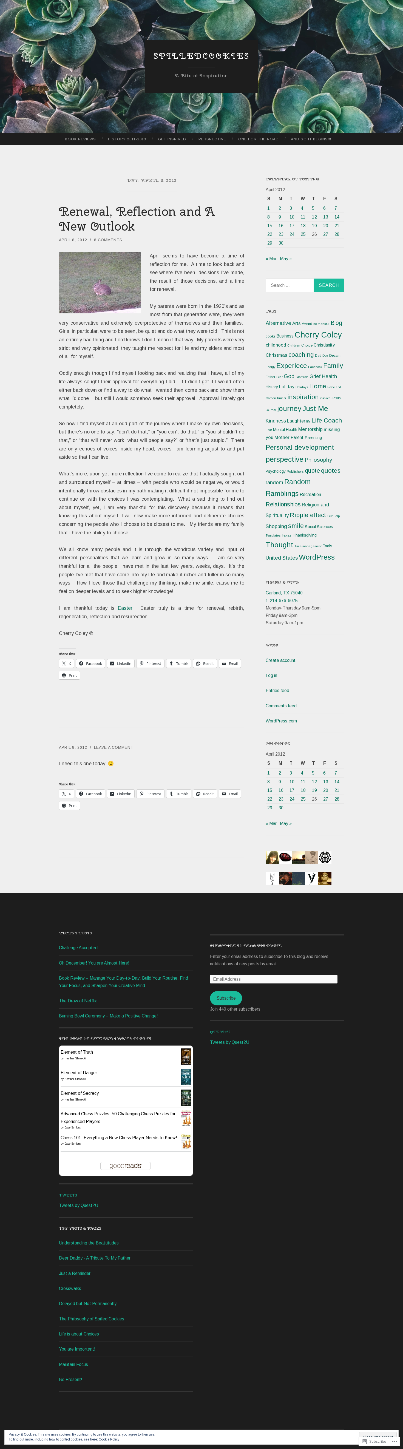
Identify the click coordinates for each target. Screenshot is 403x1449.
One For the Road (258, 139)
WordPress (317, 557)
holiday (286, 386)
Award (307, 324)
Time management (308, 546)
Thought (279, 545)
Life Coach (326, 420)
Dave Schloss (72, 1127)
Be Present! (70, 1379)
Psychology (276, 471)
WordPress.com (281, 721)
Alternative (278, 323)
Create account (281, 660)
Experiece (291, 365)
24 (292, 234)
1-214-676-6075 (282, 600)
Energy (270, 366)
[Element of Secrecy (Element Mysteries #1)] (186, 1104)
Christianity (324, 345)
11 (303, 217)
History (272, 387)
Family (333, 365)
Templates (273, 535)
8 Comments (108, 240)
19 (314, 225)
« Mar (271, 258)
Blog (336, 323)
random (274, 482)
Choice (307, 345)
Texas (286, 535)
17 (292, 225)
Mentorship (310, 429)
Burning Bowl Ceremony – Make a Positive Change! (108, 1016)
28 (336, 234)
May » (286, 258)
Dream (334, 355)
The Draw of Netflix (78, 1001)
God (289, 376)
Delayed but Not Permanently (88, 1303)
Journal (271, 410)
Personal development (300, 447)
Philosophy (318, 459)
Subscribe (226, 998)
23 (281, 234)
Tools (327, 546)
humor (281, 398)
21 (336, 225)
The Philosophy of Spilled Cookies (91, 1319)
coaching (301, 354)
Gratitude (302, 377)
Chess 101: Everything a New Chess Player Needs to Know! (119, 1137)
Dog (325, 355)
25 (303, 234)
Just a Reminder (74, 1273)
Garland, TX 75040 (284, 593)
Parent (297, 437)
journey (289, 408)
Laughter (296, 420)
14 (336, 217)
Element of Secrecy (80, 1093)
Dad (318, 356)
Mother (282, 437)
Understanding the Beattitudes (89, 1243)
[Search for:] (305, 285)
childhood (276, 345)
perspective (284, 459)
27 (325, 234)
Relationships (283, 504)
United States (282, 558)
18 (303, 225)
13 (325, 217)
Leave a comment (114, 747)
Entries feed (277, 690)
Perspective (212, 139)
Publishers (295, 471)
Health (329, 376)
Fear (279, 377)
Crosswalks (70, 1288)
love (269, 430)
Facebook (315, 366)
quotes (330, 470)
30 (281, 243)
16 (281, 225)
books (270, 336)
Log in (271, 675)
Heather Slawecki (75, 1058)
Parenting (313, 437)
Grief (315, 376)
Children (293, 345)
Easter (125, 608)
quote (312, 470)
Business (285, 335)
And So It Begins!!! (311, 139)
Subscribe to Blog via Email (246, 945)
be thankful (321, 323)
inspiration (303, 397)
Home (317, 386)
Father (270, 377)
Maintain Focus (73, 1364)
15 (269, 225)
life (308, 421)
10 (292, 217)
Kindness (276, 421)
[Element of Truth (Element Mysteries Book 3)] (186, 1063)
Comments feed (281, 706)
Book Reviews (80, 139)
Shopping (276, 526)
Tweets (68, 1195)
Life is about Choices (79, 1334)
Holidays (302, 387)
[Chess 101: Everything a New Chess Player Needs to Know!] (186, 1148)
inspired (325, 398)
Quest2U (220, 1032)
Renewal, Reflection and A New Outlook (137, 218)
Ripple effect (308, 514)
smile (296, 525)
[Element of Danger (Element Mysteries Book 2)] (186, 1083)
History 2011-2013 (127, 139)
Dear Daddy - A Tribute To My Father (94, 1258)
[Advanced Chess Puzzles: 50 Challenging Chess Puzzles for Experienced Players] (186, 1124)
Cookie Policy (109, 1439)
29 (269, 243)
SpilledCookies (202, 55)
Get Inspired (172, 139)
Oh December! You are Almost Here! (94, 963)
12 (314, 217)
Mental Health (285, 429)
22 (269, 234)
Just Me (315, 408)
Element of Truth (77, 1052)
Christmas (276, 355)
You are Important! (77, 1349)
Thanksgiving (305, 535)
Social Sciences (319, 526)
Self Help (333, 516)
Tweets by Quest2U (78, 1205)
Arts (296, 323)
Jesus (336, 398)
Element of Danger (79, 1072)
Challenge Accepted (78, 947)
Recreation (310, 494)
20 (325, 225)
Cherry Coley (318, 334)
